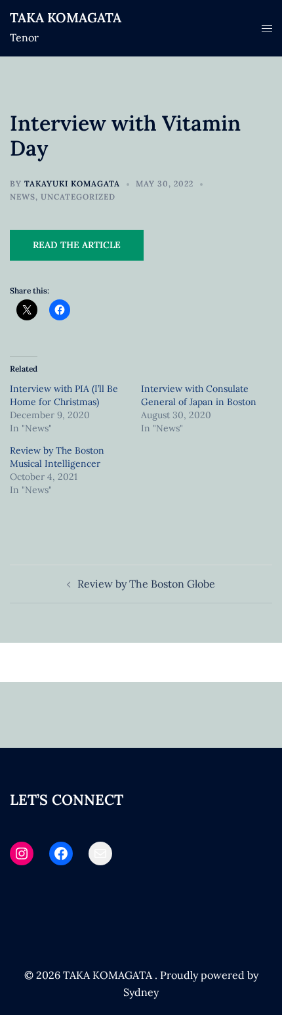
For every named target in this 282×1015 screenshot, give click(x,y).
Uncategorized (78, 197)
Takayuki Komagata (72, 183)
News (22, 197)
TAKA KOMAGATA (65, 17)
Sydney (141, 992)
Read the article (77, 245)
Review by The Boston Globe (146, 583)
